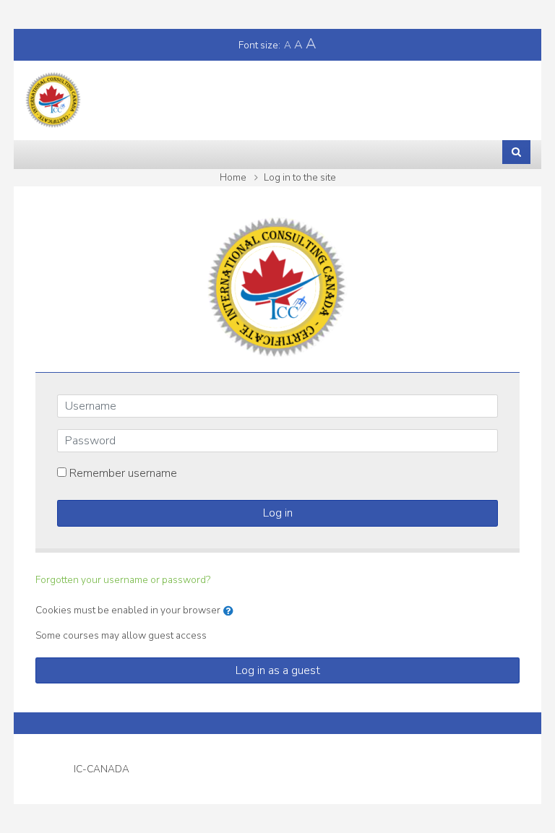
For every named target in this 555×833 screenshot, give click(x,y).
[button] (231, 611)
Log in (278, 513)
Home (233, 177)
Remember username (123, 473)
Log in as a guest (278, 670)
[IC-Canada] (53, 100)
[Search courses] (516, 151)
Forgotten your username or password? (122, 580)
